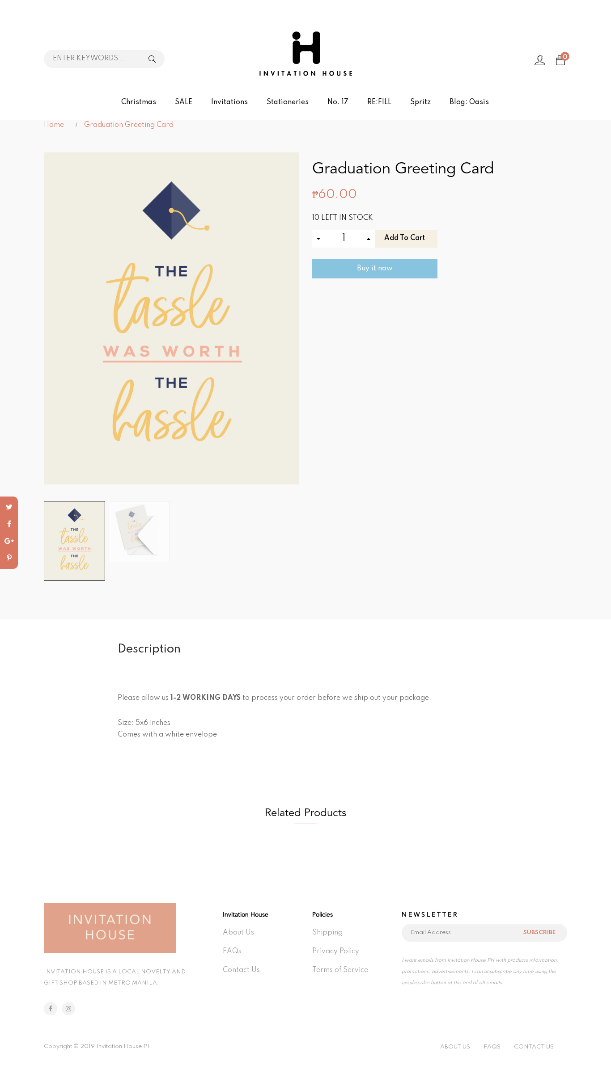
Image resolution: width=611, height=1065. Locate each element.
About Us (238, 932)
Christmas (138, 102)
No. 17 (337, 102)
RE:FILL (379, 102)
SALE (183, 102)
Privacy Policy (335, 951)
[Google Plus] (9, 541)
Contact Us (241, 970)
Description (149, 649)
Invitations (229, 102)
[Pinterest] (9, 558)
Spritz (420, 102)
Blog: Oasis (469, 102)
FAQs (232, 951)
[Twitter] (9, 507)
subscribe (539, 932)
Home (54, 125)
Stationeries (288, 102)
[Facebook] (9, 524)
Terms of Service (340, 970)
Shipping (327, 932)
